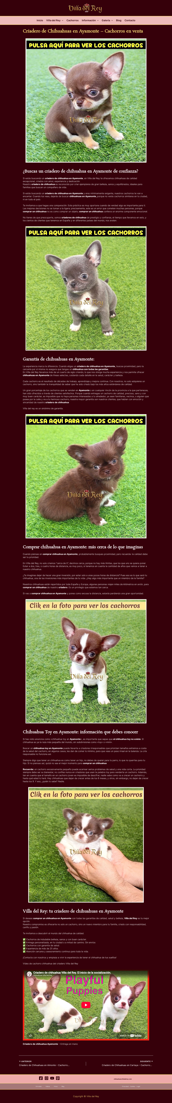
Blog (118, 20)
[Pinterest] (58, 1078)
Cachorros (73, 20)
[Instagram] (46, 1078)
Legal (138, 1086)
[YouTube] (52, 1078)
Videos (48, 1086)
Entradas (39, 1086)
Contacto (130, 20)
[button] (61, 20)
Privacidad (125, 1086)
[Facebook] (41, 1078)
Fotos (56, 1086)
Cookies (132, 1086)
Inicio (40, 20)
